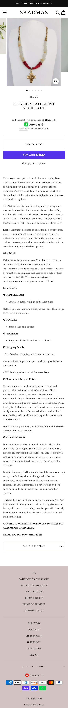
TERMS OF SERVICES (34, 604)
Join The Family (34, 666)
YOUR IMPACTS (34, 635)
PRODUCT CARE (34, 591)
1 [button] (27, 90)
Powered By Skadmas (34, 705)
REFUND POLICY (34, 597)
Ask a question (34, 546)
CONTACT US (34, 648)
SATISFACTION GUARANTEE (34, 579)
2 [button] (30, 91)
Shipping (23, 128)
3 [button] (33, 91)
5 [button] (39, 91)
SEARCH (34, 654)
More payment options (34, 163)
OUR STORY (34, 623)
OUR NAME (34, 629)
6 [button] (42, 91)
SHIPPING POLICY (34, 610)
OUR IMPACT (34, 642)
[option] (34, 3)
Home (33, 96)
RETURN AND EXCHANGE (34, 585)
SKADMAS (34, 12)
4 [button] (36, 91)
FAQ (34, 572)
